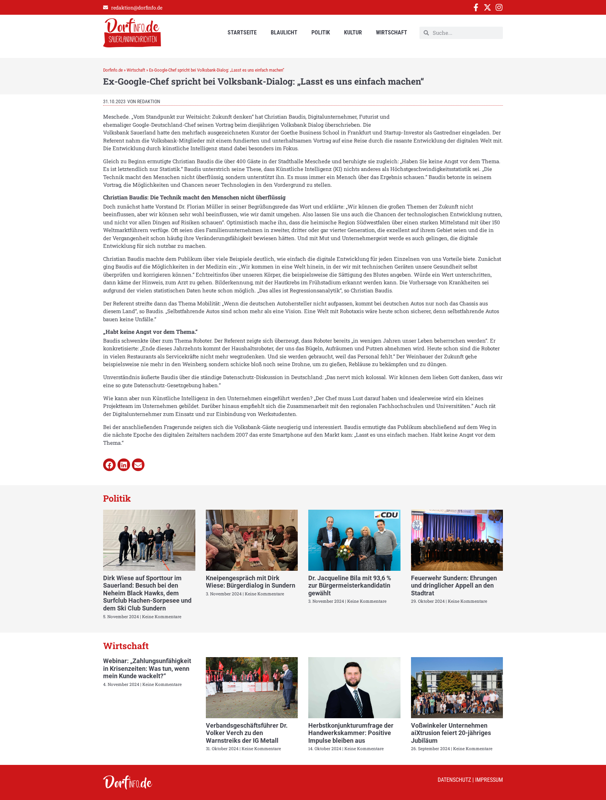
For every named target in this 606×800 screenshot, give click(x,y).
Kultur (353, 32)
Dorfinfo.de (113, 70)
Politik (320, 32)
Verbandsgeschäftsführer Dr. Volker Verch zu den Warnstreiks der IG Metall (247, 733)
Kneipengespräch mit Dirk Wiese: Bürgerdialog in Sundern (250, 581)
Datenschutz (454, 779)
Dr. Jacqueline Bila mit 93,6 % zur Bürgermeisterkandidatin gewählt (349, 585)
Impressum (489, 779)
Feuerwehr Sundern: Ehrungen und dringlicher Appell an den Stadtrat (454, 585)
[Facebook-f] (476, 7)
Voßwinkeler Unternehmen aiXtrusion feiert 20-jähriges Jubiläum (451, 733)
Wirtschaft (391, 32)
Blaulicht (284, 32)
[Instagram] (499, 7)
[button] (109, 464)
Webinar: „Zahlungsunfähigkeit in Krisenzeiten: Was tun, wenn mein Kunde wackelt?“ (147, 668)
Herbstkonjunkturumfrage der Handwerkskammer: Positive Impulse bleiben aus (350, 733)
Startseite (242, 32)
